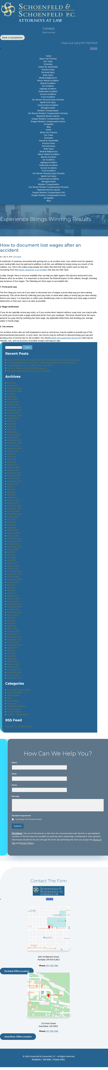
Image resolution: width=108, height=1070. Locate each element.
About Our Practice (48, 58)
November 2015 (14, 541)
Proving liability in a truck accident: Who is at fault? (29, 365)
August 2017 (12, 484)
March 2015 (12, 563)
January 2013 (12, 634)
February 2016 (13, 533)
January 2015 (12, 568)
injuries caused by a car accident (32, 269)
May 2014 (11, 590)
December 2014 (14, 571)
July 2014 (11, 585)
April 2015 (11, 560)
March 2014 (12, 596)
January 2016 (12, 535)
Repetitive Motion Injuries (47, 116)
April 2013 (11, 626)
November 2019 (14, 410)
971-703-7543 (52, 965)
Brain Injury (48, 75)
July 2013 (11, 617)
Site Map (47, 1059)
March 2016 (12, 530)
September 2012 (14, 645)
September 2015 (14, 546)
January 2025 (12, 385)
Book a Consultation (12, 37)
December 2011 (14, 669)
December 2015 (14, 538)
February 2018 (13, 467)
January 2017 (12, 503)
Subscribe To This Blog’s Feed (18, 726)
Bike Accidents (13, 695)
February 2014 (13, 598)
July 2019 (11, 421)
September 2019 (14, 415)
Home (48, 56)
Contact (49, 28)
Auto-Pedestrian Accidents (19, 690)
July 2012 (11, 650)
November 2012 (14, 639)
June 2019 (11, 423)
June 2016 (11, 522)
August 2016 (12, 516)
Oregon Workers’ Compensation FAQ (48, 118)
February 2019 (13, 434)
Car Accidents (48, 86)
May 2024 (11, 396)
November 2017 (14, 475)
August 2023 (12, 402)
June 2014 (11, 587)
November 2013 (14, 606)
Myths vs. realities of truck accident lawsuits (27, 368)
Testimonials (48, 32)
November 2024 (14, 388)
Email (15, 774)
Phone (15, 785)
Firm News (17, 257)
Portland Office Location (16, 971)
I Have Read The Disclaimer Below (28, 819)
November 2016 (14, 508)
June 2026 (11, 383)
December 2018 (14, 440)
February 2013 (13, 631)
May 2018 (11, 459)
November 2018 (14, 443)
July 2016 (11, 519)
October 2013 (13, 609)
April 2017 (11, 495)
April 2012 (11, 658)
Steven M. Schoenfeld (47, 67)
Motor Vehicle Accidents (48, 80)
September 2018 (14, 448)
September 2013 (14, 612)
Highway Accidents (48, 88)
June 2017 (11, 489)
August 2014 (12, 582)
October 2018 (13, 445)
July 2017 (11, 486)
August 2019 (12, 418)
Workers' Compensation (17, 714)
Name (15, 763)
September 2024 (14, 391)
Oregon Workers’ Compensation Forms (48, 121)
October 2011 (13, 675)
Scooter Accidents (48, 94)
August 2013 (12, 615)
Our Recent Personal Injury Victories (48, 99)
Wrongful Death (48, 108)
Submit (18, 826)
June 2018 (11, 456)
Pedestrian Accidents (48, 91)
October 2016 (13, 511)
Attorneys (48, 64)
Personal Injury (48, 72)
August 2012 (12, 647)
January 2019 (12, 437)
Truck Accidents (48, 97)
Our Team (48, 61)
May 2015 (11, 557)
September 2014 (14, 579)
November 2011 (14, 672)
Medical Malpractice (48, 77)
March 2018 (12, 464)
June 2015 (11, 555)
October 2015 (13, 544)
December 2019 (14, 407)
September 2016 (14, 514)
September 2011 (14, 677)
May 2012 (11, 656)
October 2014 (13, 576)
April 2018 (11, 462)
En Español (48, 124)
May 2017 (11, 492)
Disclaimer (36, 1059)
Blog (49, 127)
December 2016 (14, 505)
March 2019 (12, 432)
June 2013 (11, 620)
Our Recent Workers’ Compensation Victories (48, 113)
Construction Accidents (48, 105)
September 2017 (14, 481)
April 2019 (11, 429)
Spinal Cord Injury (48, 102)
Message (16, 796)
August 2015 (12, 549)
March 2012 (12, 661)
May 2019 (11, 426)
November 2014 (14, 574)
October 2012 (13, 642)
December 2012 (14, 637)
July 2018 (11, 454)
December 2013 (14, 604)
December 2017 (14, 473)
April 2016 (11, 527)
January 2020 (12, 404)
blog (9, 698)
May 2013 (11, 623)
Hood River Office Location (18, 1036)
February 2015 (13, 566)
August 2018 (12, 451)
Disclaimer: (17, 833)
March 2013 (12, 628)
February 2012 (13, 664)
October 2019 (13, 413)
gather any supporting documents (66, 338)
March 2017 (12, 497)
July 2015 (11, 552)
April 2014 (11, 593)
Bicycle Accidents (48, 83)
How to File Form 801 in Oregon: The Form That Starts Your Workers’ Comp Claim (43, 360)
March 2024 (12, 399)
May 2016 (11, 525)
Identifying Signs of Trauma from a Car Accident (28, 371)
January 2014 (12, 601)
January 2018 (12, 470)
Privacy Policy (27, 843)
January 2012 (12, 667)
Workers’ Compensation (48, 110)
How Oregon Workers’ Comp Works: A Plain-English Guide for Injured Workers (41, 362)
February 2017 (13, 500)
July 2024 (11, 393)
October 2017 (13, 478)
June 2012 (11, 653)
